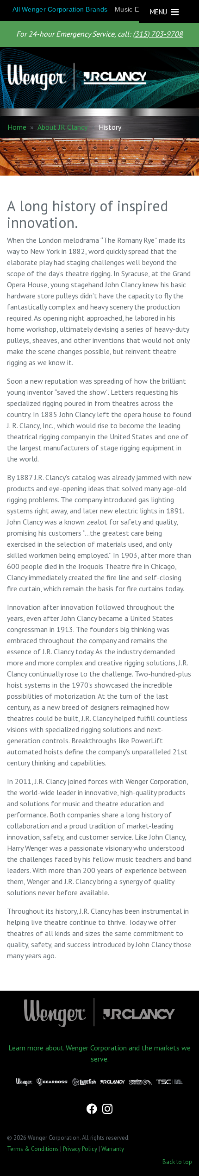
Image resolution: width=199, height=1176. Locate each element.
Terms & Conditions (33, 1149)
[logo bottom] (99, 1012)
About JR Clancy (62, 127)
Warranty (112, 1149)
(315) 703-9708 (158, 33)
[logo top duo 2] (95, 78)
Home (16, 127)
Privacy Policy (80, 1149)
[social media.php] (93, 1110)
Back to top (177, 1162)
